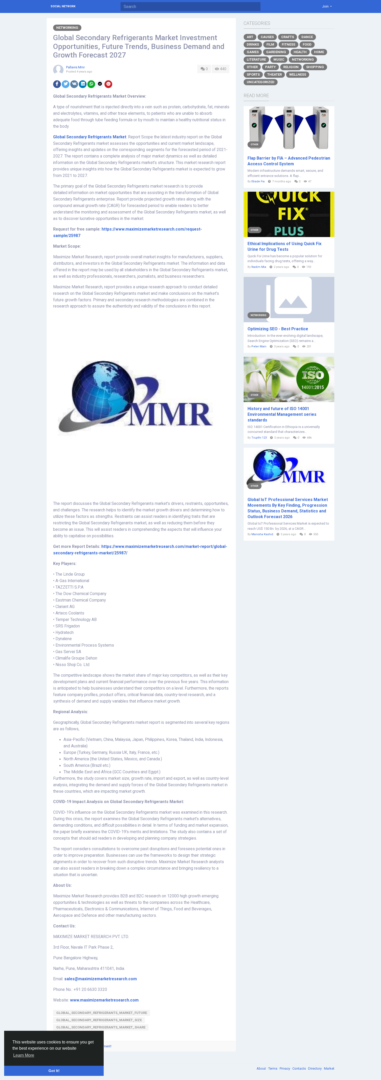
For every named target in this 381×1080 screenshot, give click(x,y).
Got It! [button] (54, 1071)
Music (278, 59)
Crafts (287, 37)
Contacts (299, 1068)
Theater (274, 74)
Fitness (288, 44)
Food (307, 44)
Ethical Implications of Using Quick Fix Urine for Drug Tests (284, 246)
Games (253, 52)
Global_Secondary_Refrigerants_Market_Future (101, 1013)
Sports (253, 74)
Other (252, 67)
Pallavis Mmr (75, 67)
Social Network (63, 6)
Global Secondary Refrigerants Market (89, 137)
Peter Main (258, 346)
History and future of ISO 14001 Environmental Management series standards (282, 414)
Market (329, 1068)
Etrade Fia (258, 181)
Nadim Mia (258, 267)
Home (319, 52)
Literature (256, 59)
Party (270, 67)
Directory (315, 1068)
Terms (273, 1068)
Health (300, 52)
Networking (67, 28)
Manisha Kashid (262, 534)
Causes (267, 37)
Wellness (297, 74)
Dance (307, 37)
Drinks (253, 44)
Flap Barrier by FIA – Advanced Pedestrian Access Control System (289, 161)
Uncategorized (260, 82)
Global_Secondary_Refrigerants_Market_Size (99, 1020)
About (262, 1068)
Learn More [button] (23, 1055)
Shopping (315, 67)
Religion (291, 67)
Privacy (285, 1068)
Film (270, 44)
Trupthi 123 (259, 437)
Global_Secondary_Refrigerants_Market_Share (100, 1027)
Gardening (276, 52)
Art (250, 37)
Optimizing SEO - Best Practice (278, 328)
